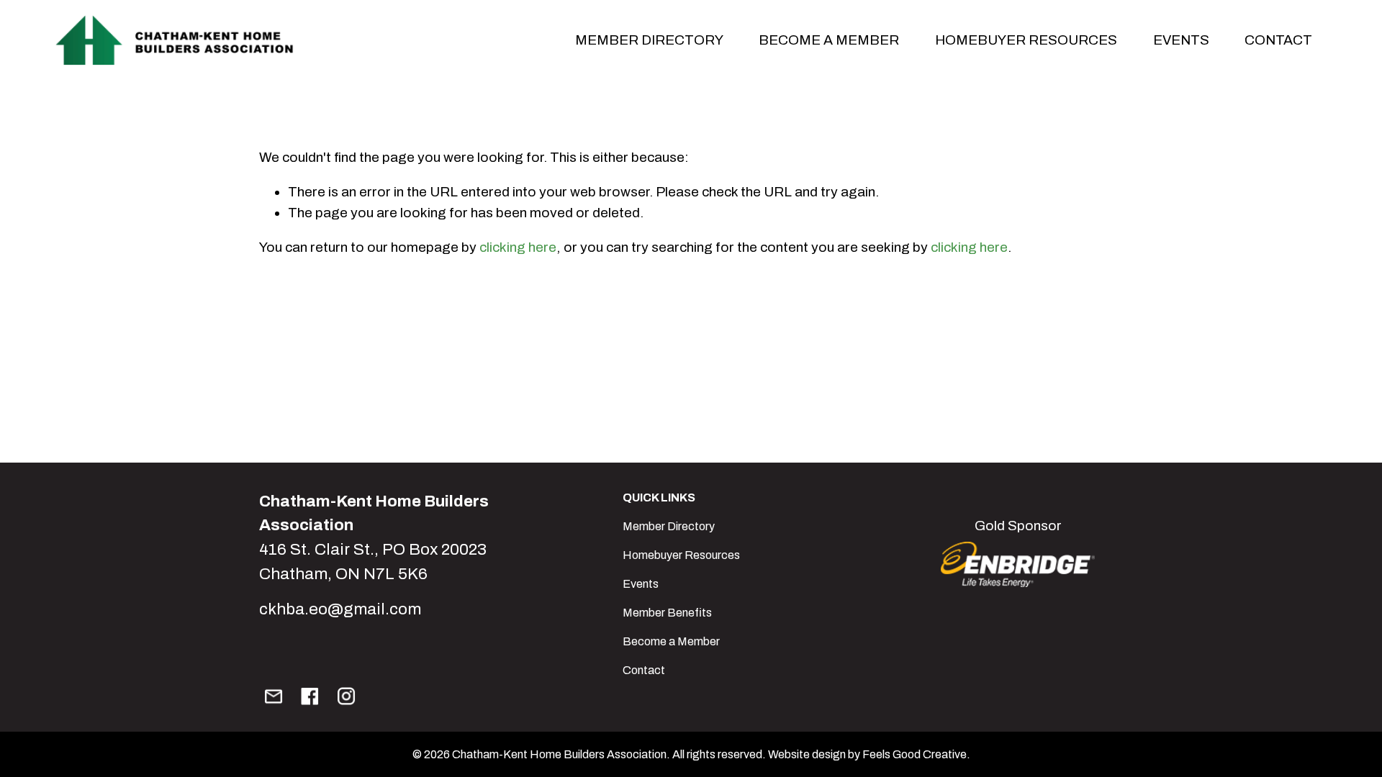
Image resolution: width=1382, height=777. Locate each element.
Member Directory (669, 526)
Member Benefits (667, 612)
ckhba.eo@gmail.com (340, 609)
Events (641, 584)
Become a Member (671, 641)
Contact (1278, 39)
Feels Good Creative (914, 754)
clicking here (517, 247)
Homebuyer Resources (1026, 39)
